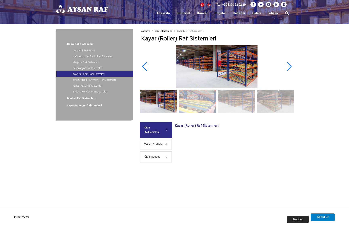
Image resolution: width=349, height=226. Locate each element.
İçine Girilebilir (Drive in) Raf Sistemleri (94, 79)
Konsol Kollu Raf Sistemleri (88, 85)
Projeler (220, 13)
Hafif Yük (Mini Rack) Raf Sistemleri (93, 56)
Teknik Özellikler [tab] (153, 144)
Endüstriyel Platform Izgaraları (90, 91)
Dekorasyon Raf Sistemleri (88, 68)
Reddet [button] (298, 219)
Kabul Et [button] (323, 217)
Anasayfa (163, 13)
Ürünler (202, 13)
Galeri (256, 13)
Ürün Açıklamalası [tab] (151, 130)
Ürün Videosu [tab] (152, 156)
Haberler (239, 13)
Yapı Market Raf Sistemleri (84, 105)
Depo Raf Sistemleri (79, 44)
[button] (289, 66)
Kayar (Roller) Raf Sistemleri (89, 73)
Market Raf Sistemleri (81, 98)
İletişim (273, 13)
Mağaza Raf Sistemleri (86, 62)
